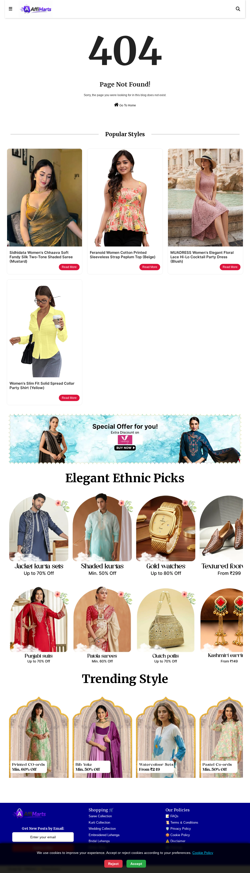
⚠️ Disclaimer (175, 841)
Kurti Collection (99, 822)
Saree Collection (100, 816)
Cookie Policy (202, 853)
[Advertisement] (96, 790)
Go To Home (127, 105)
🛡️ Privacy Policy (178, 828)
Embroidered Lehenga (104, 835)
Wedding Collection (102, 828)
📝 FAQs (172, 816)
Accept (136, 864)
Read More (69, 267)
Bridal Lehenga (99, 841)
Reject (113, 864)
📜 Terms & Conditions (182, 822)
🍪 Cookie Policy (178, 835)
